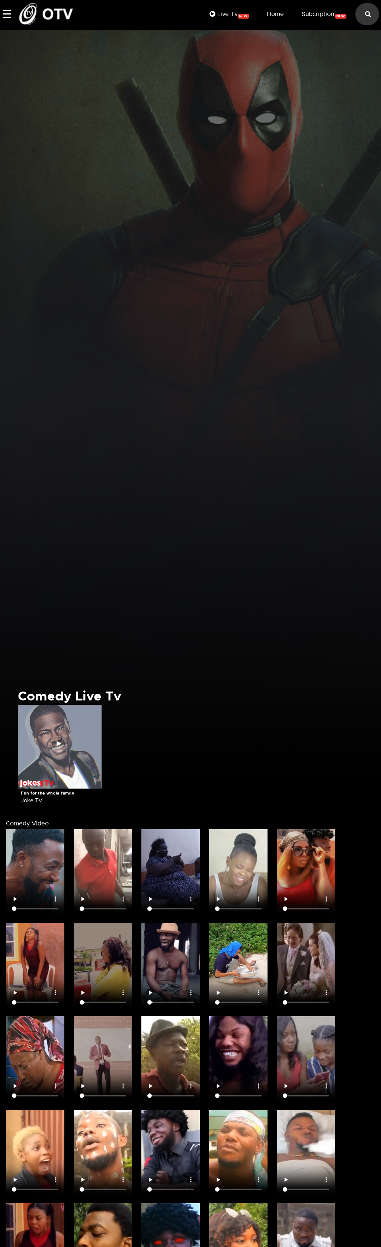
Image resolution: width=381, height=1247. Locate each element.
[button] (60, 745)
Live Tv (231, 14)
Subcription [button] (323, 14)
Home (275, 14)
